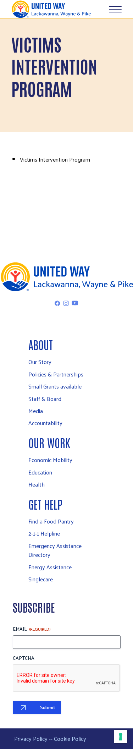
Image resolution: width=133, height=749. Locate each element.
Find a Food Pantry (51, 521)
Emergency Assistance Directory (55, 550)
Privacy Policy (31, 738)
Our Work (49, 442)
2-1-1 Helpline (44, 533)
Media (35, 411)
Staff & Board (44, 399)
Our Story (39, 362)
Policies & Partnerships (55, 374)
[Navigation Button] (115, 9)
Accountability (45, 423)
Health (36, 484)
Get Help (45, 503)
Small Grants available (55, 386)
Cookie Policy (70, 738)
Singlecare (40, 579)
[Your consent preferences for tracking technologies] (120, 736)
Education (40, 472)
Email (32, 629)
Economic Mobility (50, 460)
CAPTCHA (23, 658)
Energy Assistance (50, 567)
